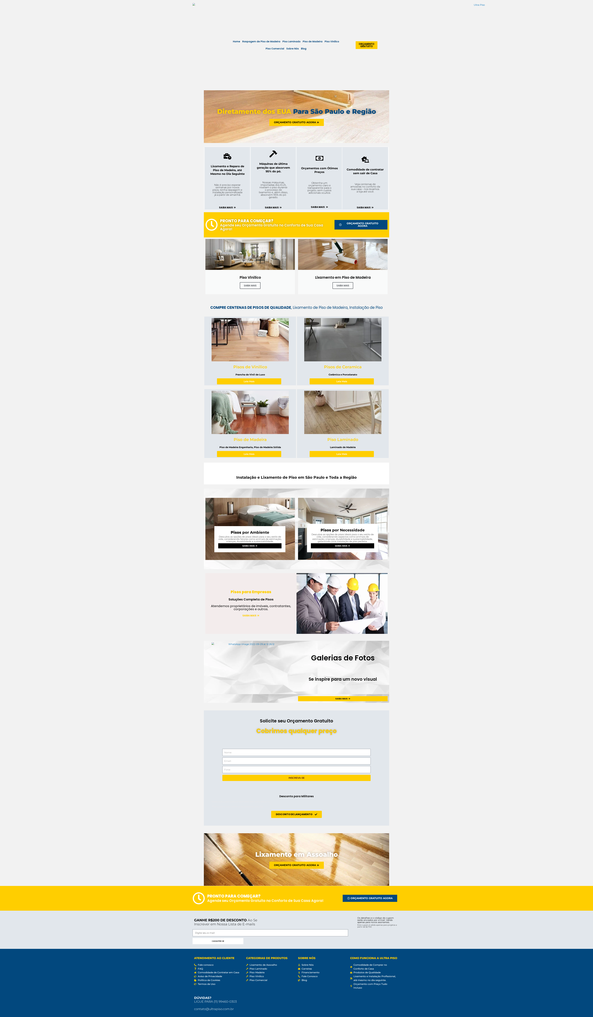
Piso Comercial (275, 48)
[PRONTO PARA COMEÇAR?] (211, 225)
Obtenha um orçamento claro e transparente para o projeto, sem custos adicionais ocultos (319, 187)
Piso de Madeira (312, 41)
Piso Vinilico (332, 41)
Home (236, 41)
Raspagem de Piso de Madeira (261, 41)
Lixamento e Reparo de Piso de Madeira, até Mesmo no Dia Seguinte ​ (227, 170)
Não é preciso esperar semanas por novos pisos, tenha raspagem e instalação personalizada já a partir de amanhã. (227, 189)
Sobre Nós (292, 48)
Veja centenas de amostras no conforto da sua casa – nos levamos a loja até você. (365, 188)
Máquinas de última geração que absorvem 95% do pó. (273, 167)
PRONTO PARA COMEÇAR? (246, 221)
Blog (303, 48)
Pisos (250, 532)
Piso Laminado (291, 41)
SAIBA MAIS (250, 285)
